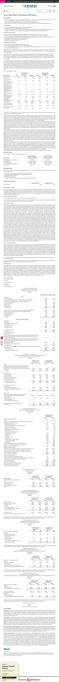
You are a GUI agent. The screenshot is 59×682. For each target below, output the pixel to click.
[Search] (48, 11)
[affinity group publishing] (2, 342)
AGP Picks (3, 1)
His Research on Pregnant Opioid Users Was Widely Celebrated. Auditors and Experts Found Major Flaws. (35, 1)
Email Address (5, 673)
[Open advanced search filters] (50, 11)
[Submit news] (2, 338)
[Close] (16, 663)
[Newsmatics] (2, 344)
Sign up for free (9, 677)
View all (57, 1)
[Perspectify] (2, 340)
